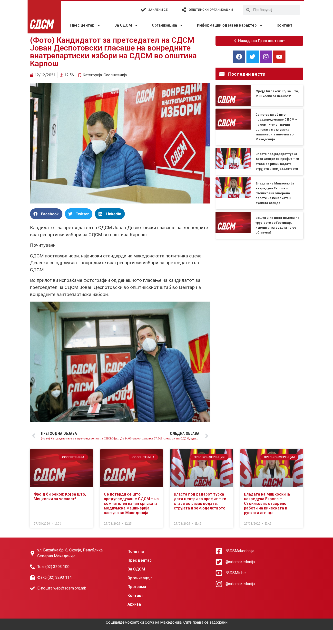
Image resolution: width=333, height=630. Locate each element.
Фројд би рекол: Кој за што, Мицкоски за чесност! (60, 496)
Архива (134, 604)
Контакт (285, 25)
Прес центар (82, 25)
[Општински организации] (183, 9)
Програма (136, 586)
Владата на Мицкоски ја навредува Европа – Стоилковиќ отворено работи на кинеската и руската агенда (274, 193)
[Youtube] (279, 57)
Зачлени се (157, 9)
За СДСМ (123, 25)
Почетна (135, 551)
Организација (164, 25)
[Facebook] (239, 57)
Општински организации (211, 9)
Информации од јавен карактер (227, 25)
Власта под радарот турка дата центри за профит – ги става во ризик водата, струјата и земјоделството (200, 501)
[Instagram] (266, 57)
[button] (46, 213)
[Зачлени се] (143, 9)
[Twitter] (252, 57)
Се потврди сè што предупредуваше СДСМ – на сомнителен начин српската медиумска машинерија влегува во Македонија (131, 503)
